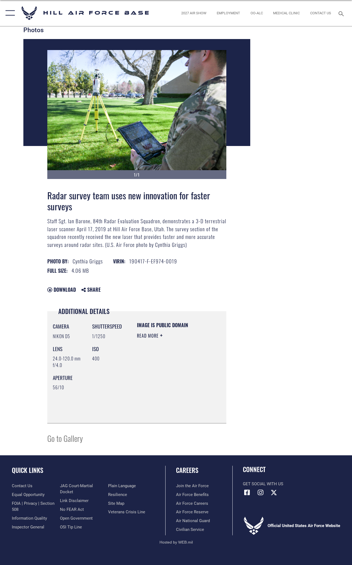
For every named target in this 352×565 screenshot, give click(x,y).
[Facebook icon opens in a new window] (247, 492)
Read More (148, 335)
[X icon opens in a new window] (274, 492)
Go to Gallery (65, 438)
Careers (187, 470)
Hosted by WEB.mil (176, 542)
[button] (9, 13)
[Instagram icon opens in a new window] (260, 492)
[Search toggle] (342, 13)
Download (64, 289)
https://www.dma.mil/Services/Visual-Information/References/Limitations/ (170, 405)
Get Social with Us (263, 483)
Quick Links (27, 470)
